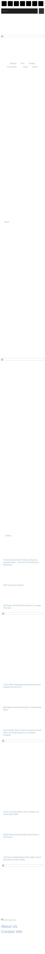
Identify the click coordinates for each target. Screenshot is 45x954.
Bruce (7, 222)
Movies (8, 536)
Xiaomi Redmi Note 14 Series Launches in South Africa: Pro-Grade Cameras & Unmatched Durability (22, 732)
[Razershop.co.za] (8, 920)
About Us (9, 926)
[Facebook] (10, 3)
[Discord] (16, 3)
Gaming (13, 63)
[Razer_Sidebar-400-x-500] (22, 614)
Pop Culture (12, 67)
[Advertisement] (22, 335)
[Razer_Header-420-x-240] (22, 37)
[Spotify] (34, 3)
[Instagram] (4, 3)
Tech (22, 63)
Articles (35, 67)
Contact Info (11, 931)
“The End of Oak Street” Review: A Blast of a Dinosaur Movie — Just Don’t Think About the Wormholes (20, 562)
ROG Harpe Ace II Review (13, 585)
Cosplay (32, 63)
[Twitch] (22, 3)
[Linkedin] (40, 3)
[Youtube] (28, 3)
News (25, 67)
